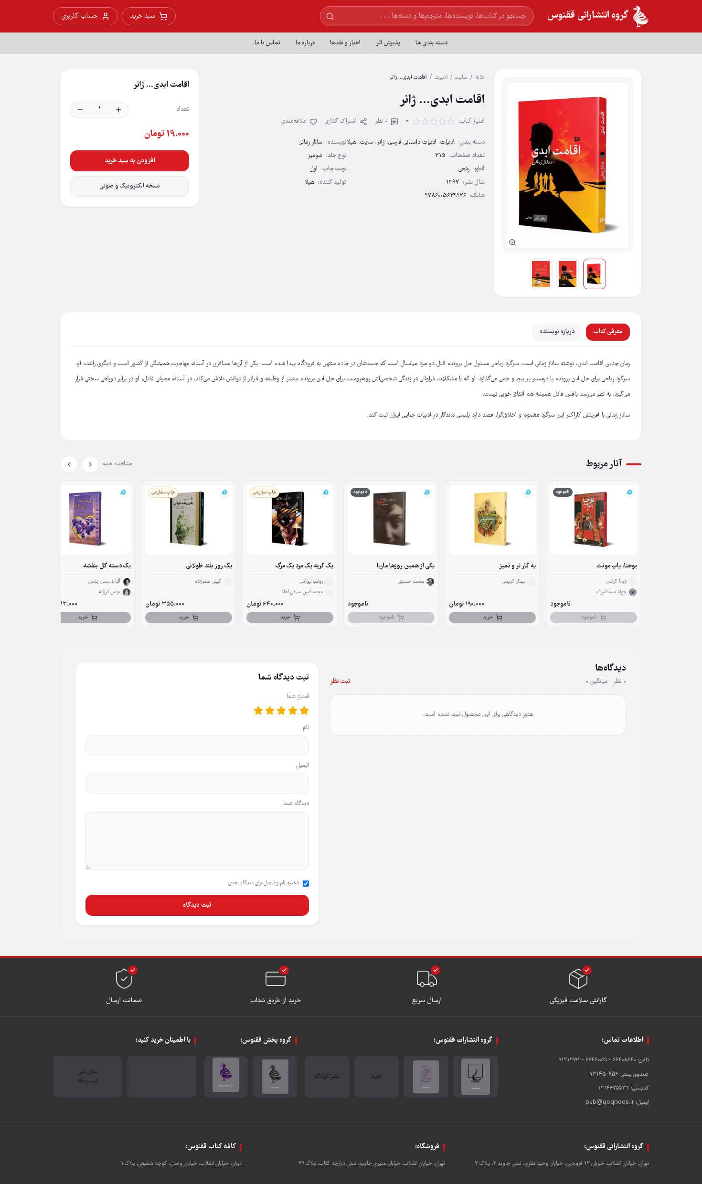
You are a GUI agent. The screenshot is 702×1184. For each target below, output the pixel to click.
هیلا (309, 182)
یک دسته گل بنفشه (107, 566)
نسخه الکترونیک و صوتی (130, 186)
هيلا (351, 142)
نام (306, 727)
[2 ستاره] (293, 710)
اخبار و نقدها (345, 43)
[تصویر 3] (541, 274)
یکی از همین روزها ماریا (406, 566)
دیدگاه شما (296, 803)
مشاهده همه (117, 464)
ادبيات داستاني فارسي (412, 142)
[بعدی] (69, 464)
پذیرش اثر (388, 43)
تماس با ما (267, 43)
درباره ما (305, 43)
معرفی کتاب (608, 331)
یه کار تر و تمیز (517, 566)
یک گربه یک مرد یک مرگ (304, 566)
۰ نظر (381, 121)
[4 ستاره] (270, 710)
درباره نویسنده (557, 331)
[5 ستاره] (258, 710)
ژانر (380, 142)
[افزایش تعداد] (118, 109)
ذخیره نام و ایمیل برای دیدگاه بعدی (263, 883)
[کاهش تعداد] (80, 109)
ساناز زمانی (310, 142)
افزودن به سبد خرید (130, 161)
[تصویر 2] (567, 274)
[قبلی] (90, 464)
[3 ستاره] (281, 710)
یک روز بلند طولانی (209, 566)
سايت (461, 77)
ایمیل (302, 765)
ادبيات (441, 77)
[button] (568, 165)
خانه (480, 77)
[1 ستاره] (304, 710)
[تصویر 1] (594, 274)
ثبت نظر (340, 681)
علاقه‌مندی (294, 121)
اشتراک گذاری (341, 121)
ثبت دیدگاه (197, 905)
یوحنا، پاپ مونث (617, 566)
